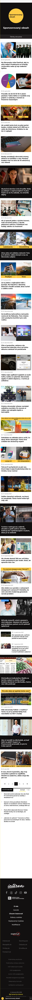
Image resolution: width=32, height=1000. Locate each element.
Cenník (16, 910)
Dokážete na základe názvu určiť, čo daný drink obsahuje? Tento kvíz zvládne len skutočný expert (15, 439)
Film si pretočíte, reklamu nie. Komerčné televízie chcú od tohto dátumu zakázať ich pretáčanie (14, 347)
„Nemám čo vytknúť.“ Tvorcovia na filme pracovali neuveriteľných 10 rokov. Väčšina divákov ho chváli (17, 819)
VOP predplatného (15, 970)
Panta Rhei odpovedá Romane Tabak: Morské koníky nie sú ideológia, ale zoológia (16, 811)
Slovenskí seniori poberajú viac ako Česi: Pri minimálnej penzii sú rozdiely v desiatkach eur (16, 795)
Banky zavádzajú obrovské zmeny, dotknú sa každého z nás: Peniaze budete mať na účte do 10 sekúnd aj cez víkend (15, 159)
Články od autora (16, 37)
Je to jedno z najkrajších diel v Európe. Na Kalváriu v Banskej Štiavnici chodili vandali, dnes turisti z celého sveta (15, 285)
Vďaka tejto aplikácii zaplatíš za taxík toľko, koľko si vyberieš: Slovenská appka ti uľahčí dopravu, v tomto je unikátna (16, 378)
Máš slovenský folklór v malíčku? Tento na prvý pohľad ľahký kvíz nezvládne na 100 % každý (14, 712)
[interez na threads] (11, 892)
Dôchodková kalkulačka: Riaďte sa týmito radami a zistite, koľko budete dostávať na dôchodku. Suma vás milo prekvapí (16, 681)
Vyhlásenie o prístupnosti (16, 985)
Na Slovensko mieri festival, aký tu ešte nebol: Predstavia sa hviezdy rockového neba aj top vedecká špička (15, 65)
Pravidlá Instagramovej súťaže (15, 977)
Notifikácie (16, 925)
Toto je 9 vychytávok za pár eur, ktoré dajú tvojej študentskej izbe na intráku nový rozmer (16, 469)
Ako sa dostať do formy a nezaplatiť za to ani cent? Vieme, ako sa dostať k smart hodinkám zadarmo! (21, 649)
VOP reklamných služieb (15, 966)
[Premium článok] (5, 600)
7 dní (28, 790)
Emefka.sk (23, 948)
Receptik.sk (7, 944)
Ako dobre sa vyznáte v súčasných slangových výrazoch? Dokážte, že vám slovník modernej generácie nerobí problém (15, 591)
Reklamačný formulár (15, 981)
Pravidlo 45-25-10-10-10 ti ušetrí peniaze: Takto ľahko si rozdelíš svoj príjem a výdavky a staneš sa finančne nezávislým (15, 97)
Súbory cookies (16, 917)
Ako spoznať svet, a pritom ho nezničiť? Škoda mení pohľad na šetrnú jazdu (21, 636)
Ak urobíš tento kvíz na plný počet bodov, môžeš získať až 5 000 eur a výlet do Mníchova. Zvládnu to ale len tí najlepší (15, 128)
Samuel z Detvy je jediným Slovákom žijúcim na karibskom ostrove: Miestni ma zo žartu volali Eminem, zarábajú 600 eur (17, 803)
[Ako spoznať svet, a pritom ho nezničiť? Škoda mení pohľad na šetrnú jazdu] (6, 634)
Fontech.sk (7, 952)
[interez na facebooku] (6, 892)
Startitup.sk (23, 941)
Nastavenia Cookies (16, 921)
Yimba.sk (6, 948)
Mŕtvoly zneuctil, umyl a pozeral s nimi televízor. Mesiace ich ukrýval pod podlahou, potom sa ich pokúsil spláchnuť (15, 623)
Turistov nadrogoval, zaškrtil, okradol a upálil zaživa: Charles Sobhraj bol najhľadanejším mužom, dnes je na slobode (15, 530)
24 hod (22, 790)
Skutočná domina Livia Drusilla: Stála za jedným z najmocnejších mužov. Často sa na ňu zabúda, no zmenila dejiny (16, 192)
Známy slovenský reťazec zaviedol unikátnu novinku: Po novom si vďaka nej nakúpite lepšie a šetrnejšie (15, 409)
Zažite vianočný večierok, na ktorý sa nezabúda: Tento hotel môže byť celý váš (15, 498)
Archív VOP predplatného (16, 974)
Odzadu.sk (23, 944)
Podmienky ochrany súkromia (15, 963)
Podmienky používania (15, 959)
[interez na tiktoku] (16, 892)
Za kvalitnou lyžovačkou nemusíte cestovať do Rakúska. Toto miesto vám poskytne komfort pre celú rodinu (15, 317)
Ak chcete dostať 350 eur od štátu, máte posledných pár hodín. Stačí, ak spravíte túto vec (16, 560)
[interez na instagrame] (20, 892)
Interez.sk (6, 941)
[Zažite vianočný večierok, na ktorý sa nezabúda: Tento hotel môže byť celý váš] (16, 484)
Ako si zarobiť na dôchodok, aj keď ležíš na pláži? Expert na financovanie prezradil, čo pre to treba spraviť (15, 743)
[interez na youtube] (25, 892)
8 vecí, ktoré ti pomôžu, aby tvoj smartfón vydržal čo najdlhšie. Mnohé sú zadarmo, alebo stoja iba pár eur (15, 775)
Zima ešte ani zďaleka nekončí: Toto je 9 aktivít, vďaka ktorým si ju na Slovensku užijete (15, 255)
